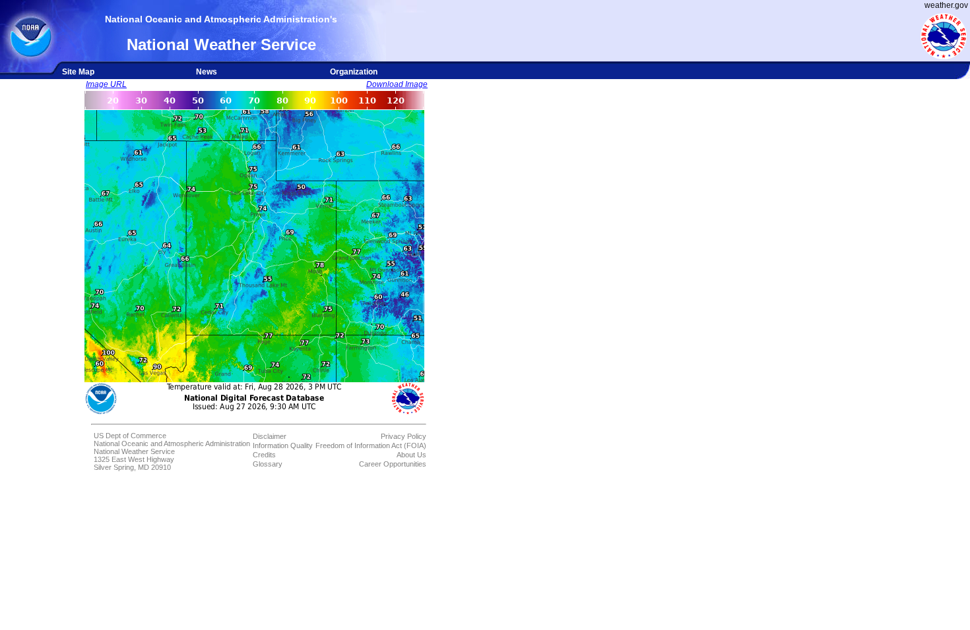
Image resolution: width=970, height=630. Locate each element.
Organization (353, 71)
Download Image (397, 84)
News (206, 71)
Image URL (106, 84)
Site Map (78, 71)
